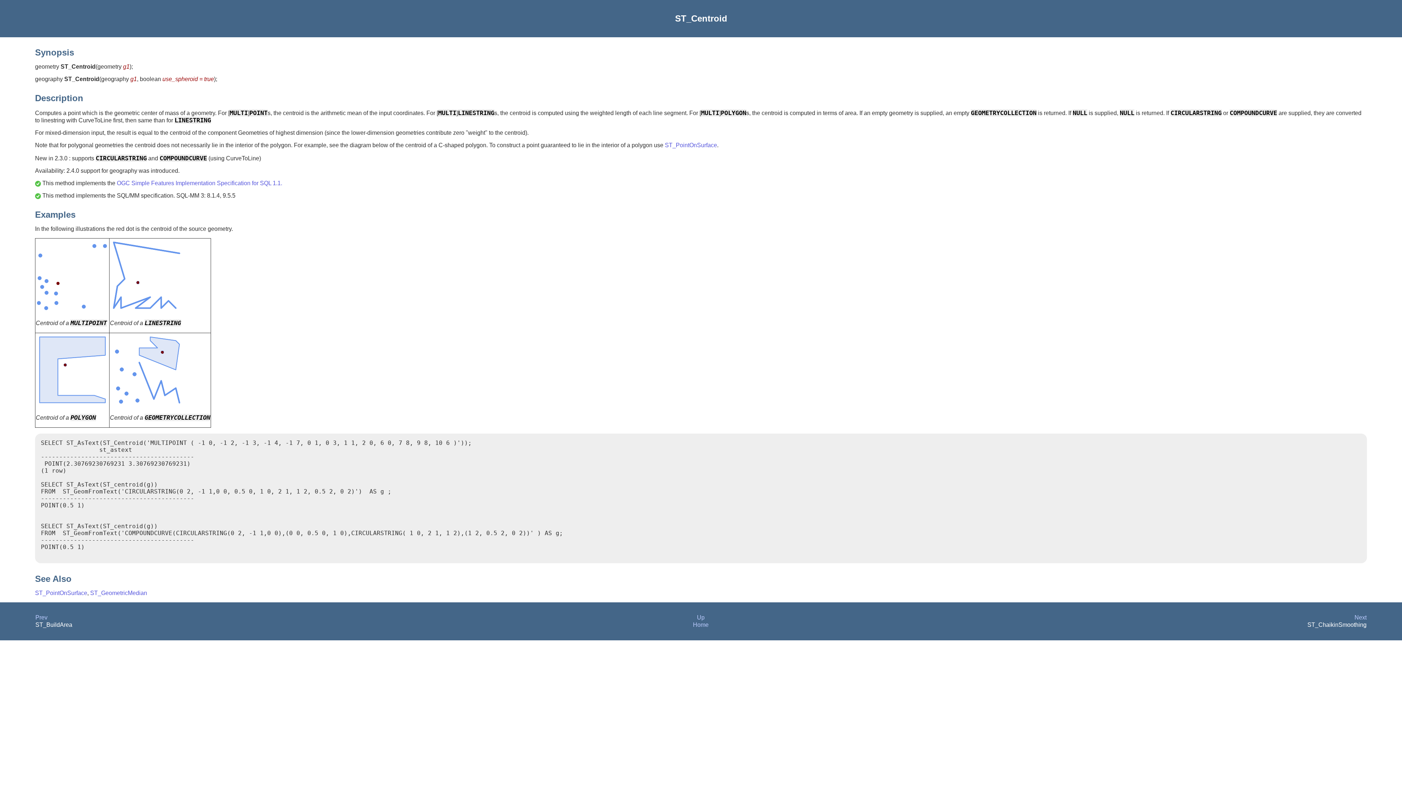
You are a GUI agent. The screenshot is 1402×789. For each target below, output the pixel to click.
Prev (41, 617)
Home (701, 625)
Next (1361, 617)
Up (701, 617)
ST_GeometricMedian (118, 593)
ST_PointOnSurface (691, 145)
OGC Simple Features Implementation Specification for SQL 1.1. (199, 183)
